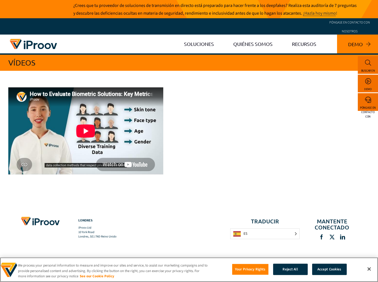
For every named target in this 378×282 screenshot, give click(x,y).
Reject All (290, 269)
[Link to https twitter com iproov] (332, 236)
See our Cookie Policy (97, 276)
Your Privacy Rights (250, 269)
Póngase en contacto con (368, 108)
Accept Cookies (329, 269)
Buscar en (368, 71)
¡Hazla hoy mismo (319, 13)
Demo (368, 89)
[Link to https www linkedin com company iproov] (342, 236)
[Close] (369, 269)
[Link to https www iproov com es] (33, 40)
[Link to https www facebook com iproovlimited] (321, 236)
